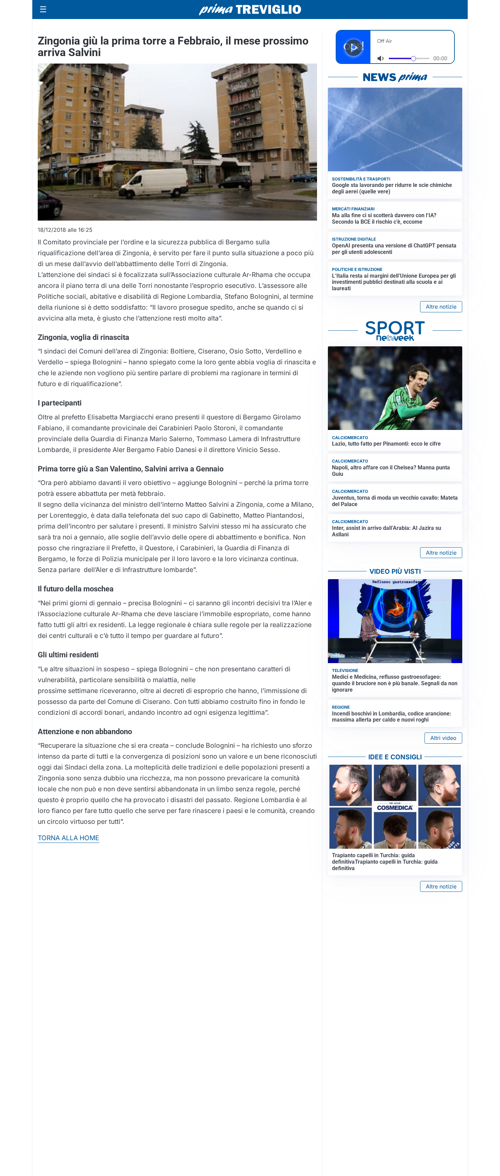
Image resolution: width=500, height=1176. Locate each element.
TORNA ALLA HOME (68, 838)
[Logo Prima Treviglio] (250, 9)
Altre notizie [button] (441, 306)
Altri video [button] (443, 737)
